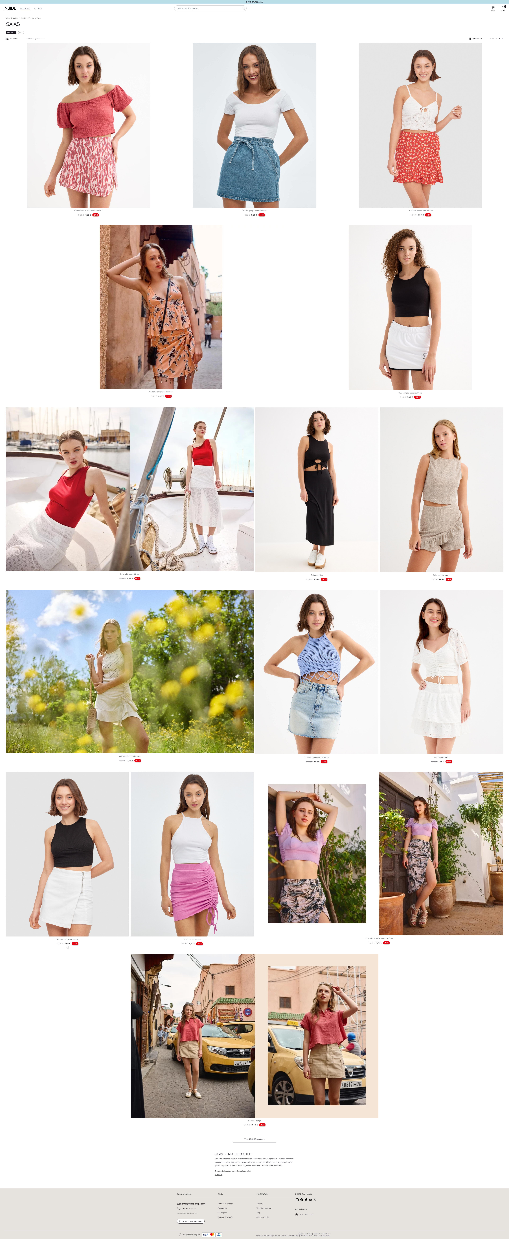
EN (312, 1215)
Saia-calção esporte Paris (410, 393)
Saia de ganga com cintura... (254, 211)
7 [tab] (203, 45)
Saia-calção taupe (441, 575)
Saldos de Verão (262, 1217)
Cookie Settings (293, 1235)
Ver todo (11, 32)
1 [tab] (29, 45)
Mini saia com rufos (192, 939)
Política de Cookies (279, 1235)
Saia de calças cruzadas (67, 939)
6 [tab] (36, 45)
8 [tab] (204, 45)
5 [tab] (34, 45)
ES (301, 1215)
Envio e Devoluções (225, 1203)
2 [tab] (30, 45)
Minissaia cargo (254, 1120)
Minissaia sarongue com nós (161, 392)
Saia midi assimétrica (129, 574)
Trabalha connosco (263, 1208)
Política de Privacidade (264, 1235)
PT (307, 1215)
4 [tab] (33, 45)
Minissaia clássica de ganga (316, 757)
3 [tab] (32, 45)
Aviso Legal (318, 1235)
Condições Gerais (306, 1235)
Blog (258, 1213)
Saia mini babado (441, 757)
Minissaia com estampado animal (88, 211)
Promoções (222, 1213)
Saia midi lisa (317, 575)
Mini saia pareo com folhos (421, 211)
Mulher (25, 8)
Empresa (259, 1203)
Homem (38, 8)
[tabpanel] (88, 125)
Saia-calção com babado (130, 756)
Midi (21, 32)
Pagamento (222, 1208)
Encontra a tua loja (192, 1221)
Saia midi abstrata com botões (379, 938)
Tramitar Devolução (225, 1217)
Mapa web (326, 1235)
